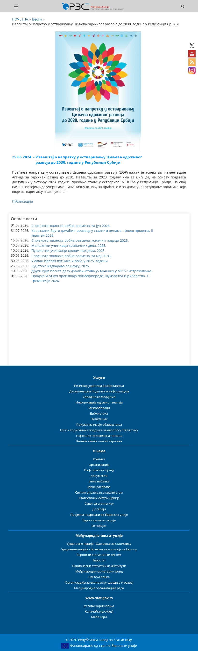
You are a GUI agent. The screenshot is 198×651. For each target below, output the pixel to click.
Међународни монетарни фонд (99, 571)
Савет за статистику (99, 504)
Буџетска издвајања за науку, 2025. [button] (60, 266)
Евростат (99, 560)
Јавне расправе (99, 487)
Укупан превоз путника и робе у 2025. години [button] (69, 261)
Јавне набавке (99, 481)
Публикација (22, 201)
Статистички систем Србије (99, 498)
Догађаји (99, 509)
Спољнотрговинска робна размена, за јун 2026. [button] (71, 225)
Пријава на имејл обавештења (99, 425)
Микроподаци (99, 408)
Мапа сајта (99, 617)
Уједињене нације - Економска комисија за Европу (99, 549)
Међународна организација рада (99, 588)
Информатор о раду (99, 470)
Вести (37, 19)
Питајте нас (99, 419)
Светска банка (99, 577)
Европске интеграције (99, 520)
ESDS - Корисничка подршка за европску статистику (99, 430)
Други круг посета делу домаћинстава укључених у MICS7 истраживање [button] (91, 271)
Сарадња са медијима (99, 397)
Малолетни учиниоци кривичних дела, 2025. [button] (68, 245)
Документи (99, 476)
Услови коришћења (99, 606)
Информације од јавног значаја (99, 402)
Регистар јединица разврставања (99, 386)
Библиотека (99, 413)
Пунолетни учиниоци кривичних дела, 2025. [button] (68, 250)
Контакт (99, 459)
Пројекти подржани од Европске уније (99, 515)
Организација (99, 465)
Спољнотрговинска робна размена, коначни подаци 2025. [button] (80, 240)
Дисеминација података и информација (99, 391)
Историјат (99, 526)
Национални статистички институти (99, 566)
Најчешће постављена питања (99, 436)
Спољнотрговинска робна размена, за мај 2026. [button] (71, 256)
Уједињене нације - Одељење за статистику (99, 544)
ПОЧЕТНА (20, 19)
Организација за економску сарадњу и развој (99, 582)
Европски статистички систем (99, 555)
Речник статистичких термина (99, 441)
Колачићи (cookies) (99, 611)
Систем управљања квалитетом (99, 492)
